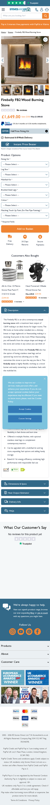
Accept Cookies (25, 409)
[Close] (44, 378)
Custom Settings (25, 419)
